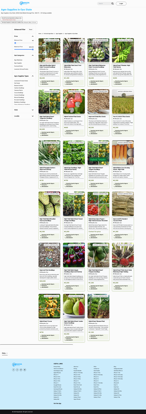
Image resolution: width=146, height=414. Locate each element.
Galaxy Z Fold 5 (77, 391)
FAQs (95, 366)
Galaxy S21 (56, 397)
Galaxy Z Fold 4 (97, 391)
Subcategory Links (58, 370)
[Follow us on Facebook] (13, 369)
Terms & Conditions (58, 368)
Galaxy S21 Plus (117, 395)
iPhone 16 (96, 376)
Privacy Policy (57, 366)
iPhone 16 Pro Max (118, 374)
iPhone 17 (56, 374)
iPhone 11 (56, 383)
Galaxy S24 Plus (57, 393)
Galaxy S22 (76, 395)
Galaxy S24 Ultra (118, 391)
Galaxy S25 (116, 389)
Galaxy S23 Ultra (98, 393)
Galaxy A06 (56, 399)
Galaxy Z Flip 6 (77, 397)
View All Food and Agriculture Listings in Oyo (11, 18)
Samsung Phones (58, 389)
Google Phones (57, 385)
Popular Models (77, 370)
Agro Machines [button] (18, 60)
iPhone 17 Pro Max (78, 372)
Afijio (22, 22)
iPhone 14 (76, 380)
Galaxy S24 (76, 393)
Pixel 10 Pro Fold (78, 385)
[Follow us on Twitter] (21, 369)
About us (76, 366)
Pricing (75, 368)
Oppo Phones (77, 399)
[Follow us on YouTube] (24, 369)
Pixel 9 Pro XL (77, 387)
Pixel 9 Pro (96, 387)
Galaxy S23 (116, 393)
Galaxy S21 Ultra (98, 395)
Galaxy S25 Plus (97, 389)
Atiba (30, 22)
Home (40, 33)
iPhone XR (116, 383)
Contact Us (96, 368)
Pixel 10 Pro (96, 385)
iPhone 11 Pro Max (98, 383)
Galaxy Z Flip (117, 397)
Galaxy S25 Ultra (78, 389)
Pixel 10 (115, 385)
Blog (115, 366)
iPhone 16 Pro (57, 376)
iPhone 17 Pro (97, 372)
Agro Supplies (59, 33)
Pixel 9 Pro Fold (57, 387)
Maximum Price (18, 46)
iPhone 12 (116, 380)
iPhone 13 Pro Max (98, 374)
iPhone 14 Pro (57, 380)
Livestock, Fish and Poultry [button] (21, 69)
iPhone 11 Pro (77, 383)
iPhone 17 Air (117, 372)
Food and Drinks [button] (18, 66)
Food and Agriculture (48, 33)
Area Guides (97, 370)
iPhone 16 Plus (77, 376)
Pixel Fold (116, 387)
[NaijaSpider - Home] (17, 365)
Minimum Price (18, 40)
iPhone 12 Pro (77, 374)
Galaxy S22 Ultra (58, 395)
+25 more (34, 22)
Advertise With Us (118, 370)
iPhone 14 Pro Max (118, 378)
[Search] (113, 3)
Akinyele (26, 22)
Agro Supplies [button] (18, 63)
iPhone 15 (96, 378)
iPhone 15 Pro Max (118, 376)
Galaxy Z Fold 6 (57, 391)
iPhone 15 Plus (77, 378)
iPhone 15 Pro (57, 378)
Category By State (118, 368)
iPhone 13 (96, 380)
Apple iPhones (57, 372)
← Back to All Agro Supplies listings (9, 19)
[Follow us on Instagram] (17, 369)
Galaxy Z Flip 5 (97, 397)
